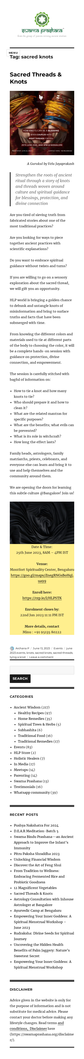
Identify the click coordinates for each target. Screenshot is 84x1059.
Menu (13, 52)
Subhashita (27, 730)
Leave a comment (41, 657)
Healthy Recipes (31, 713)
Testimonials (24, 787)
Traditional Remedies (35, 741)
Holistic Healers (26, 758)
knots (30, 652)
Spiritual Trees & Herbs (36, 724)
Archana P (22, 648)
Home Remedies (31, 719)
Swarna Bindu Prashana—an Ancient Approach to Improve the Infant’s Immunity (44, 842)
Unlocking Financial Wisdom (37, 859)
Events (58, 648)
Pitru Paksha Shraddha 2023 (37, 854)
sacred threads (63, 652)
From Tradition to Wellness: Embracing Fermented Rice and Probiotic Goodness (39, 876)
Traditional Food (31, 736)
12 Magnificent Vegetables (35, 888)
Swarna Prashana (28, 781)
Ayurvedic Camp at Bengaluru (37, 910)
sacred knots (43, 652)
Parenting (22, 775)
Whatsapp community (32, 792)
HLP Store (22, 753)
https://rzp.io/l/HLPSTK (42, 598)
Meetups (21, 770)
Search (20, 679)
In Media (21, 764)
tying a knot (18, 657)
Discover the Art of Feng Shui (37, 865)
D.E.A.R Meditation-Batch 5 (36, 831)
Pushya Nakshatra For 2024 (36, 825)
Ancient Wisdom (27, 707)
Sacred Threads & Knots (33, 893)
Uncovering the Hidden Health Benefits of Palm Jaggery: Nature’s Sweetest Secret (42, 950)
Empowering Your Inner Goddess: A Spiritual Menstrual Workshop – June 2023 (42, 922)
